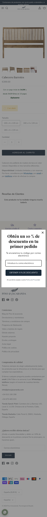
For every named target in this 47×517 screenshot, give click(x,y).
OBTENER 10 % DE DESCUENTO (23, 272)
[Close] (43, 232)
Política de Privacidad (33, 280)
